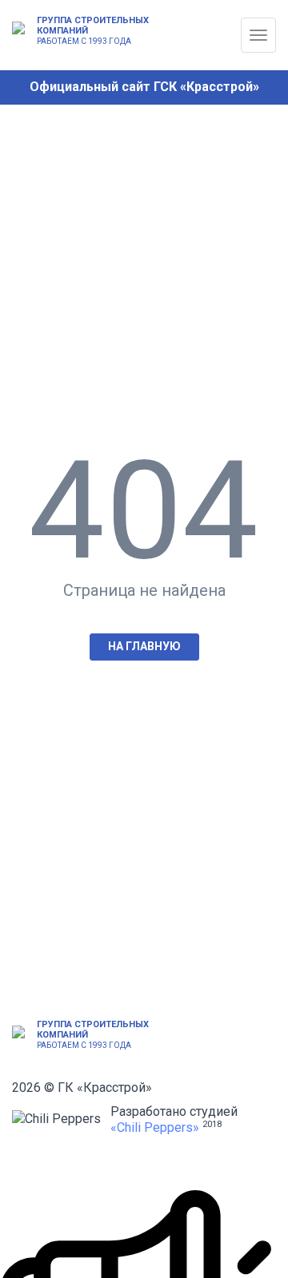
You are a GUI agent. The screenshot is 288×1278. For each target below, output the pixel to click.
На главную (144, 646)
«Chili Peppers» (154, 1127)
